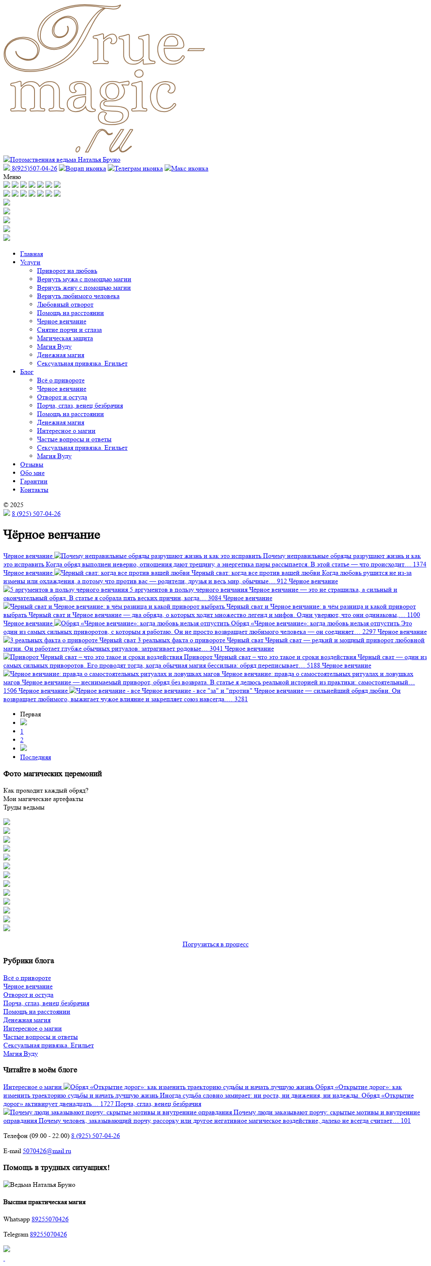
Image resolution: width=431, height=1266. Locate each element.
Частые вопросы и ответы (74, 439)
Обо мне (32, 473)
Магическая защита (65, 338)
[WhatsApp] (82, 168)
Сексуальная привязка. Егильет (82, 363)
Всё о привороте (61, 380)
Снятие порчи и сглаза (69, 330)
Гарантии (34, 481)
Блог (27, 372)
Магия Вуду (54, 346)
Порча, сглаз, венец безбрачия (80, 405)
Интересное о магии (66, 431)
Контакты (34, 490)
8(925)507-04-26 (33, 168)
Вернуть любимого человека (78, 296)
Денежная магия (60, 355)
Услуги (30, 262)
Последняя (35, 757)
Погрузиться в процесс (216, 944)
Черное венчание (61, 321)
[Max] (186, 168)
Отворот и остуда (62, 397)
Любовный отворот (65, 304)
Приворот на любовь (67, 271)
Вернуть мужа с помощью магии (84, 279)
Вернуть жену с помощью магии (84, 287)
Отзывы (31, 464)
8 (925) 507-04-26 (36, 514)
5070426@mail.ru (47, 1151)
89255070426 (50, 1219)
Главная (31, 254)
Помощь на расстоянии (70, 313)
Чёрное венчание (61, 389)
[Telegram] (135, 168)
